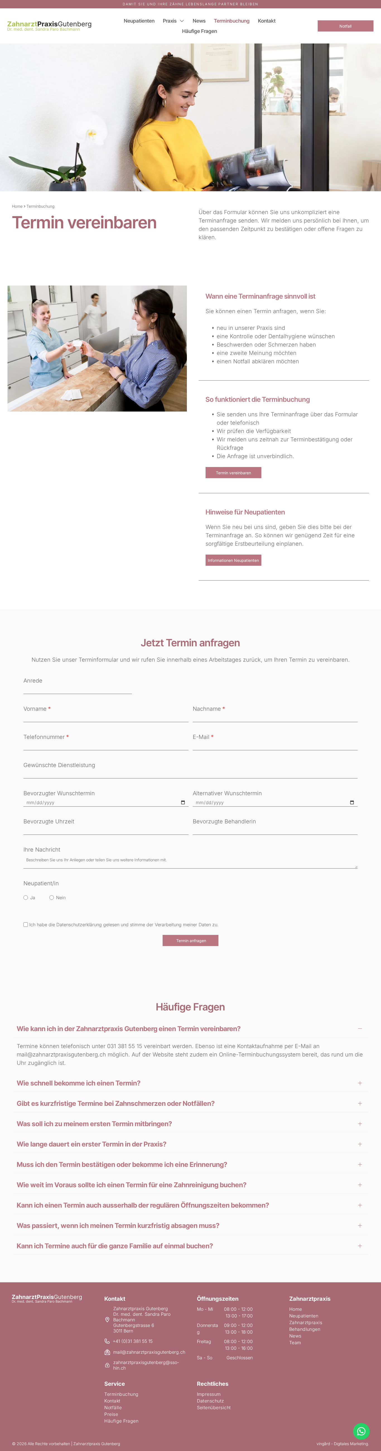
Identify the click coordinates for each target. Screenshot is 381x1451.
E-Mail (201, 737)
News (199, 21)
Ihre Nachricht (41, 849)
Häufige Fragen (199, 31)
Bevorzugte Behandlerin (224, 821)
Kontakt (267, 21)
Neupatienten (139, 21)
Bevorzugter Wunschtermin (59, 793)
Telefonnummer (44, 737)
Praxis (170, 21)
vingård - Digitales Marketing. (343, 1443)
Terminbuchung (232, 21)
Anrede (32, 680)
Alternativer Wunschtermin (227, 793)
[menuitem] (329, 1309)
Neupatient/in (41, 883)
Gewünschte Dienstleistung (59, 765)
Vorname (35, 708)
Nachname (207, 708)
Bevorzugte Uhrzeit (48, 821)
